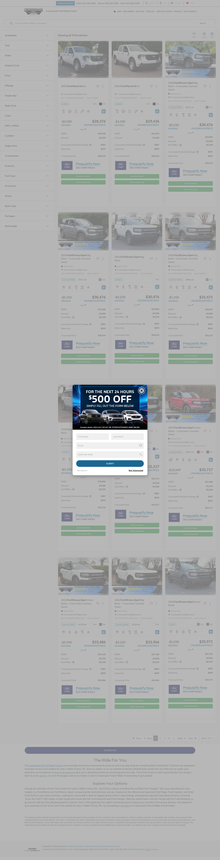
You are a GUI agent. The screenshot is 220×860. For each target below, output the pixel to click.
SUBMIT (110, 463)
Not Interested (136, 470)
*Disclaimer (82, 470)
